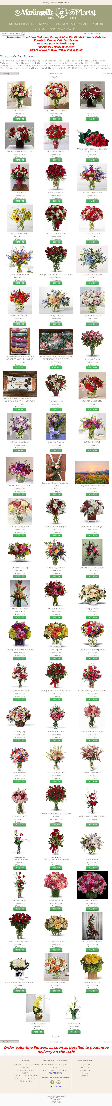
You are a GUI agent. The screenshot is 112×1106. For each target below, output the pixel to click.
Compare (108, 74)
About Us (85, 1067)
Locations (85, 1076)
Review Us (55, 1087)
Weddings (98, 24)
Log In (97, 33)
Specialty (40, 29)
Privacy (85, 1073)
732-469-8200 (55, 1073)
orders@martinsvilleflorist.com (55, 1077)
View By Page (56, 74)
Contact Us (85, 1065)
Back (2, 78)
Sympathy (44, 24)
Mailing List (85, 1070)
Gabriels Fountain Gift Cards (71, 24)
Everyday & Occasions (21, 24)
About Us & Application (63, 29)
